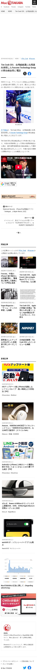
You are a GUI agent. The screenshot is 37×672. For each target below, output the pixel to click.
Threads (13, 7)
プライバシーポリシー (10, 661)
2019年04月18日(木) (7, 58)
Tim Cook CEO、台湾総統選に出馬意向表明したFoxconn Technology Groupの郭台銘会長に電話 (18, 68)
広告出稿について (28, 661)
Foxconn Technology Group (18, 133)
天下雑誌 (4, 130)
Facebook (6, 7)
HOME (3, 11)
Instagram (20, 7)
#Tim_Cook (25, 58)
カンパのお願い (8, 664)
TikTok (34, 7)
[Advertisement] (18, 33)
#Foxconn (32, 58)
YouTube (27, 7)
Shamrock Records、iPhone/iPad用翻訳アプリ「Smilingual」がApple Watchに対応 (18, 209)
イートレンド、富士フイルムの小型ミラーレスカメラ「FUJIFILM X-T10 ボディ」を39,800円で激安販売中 (19, 221)
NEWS (10, 11)
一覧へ (18, 233)
